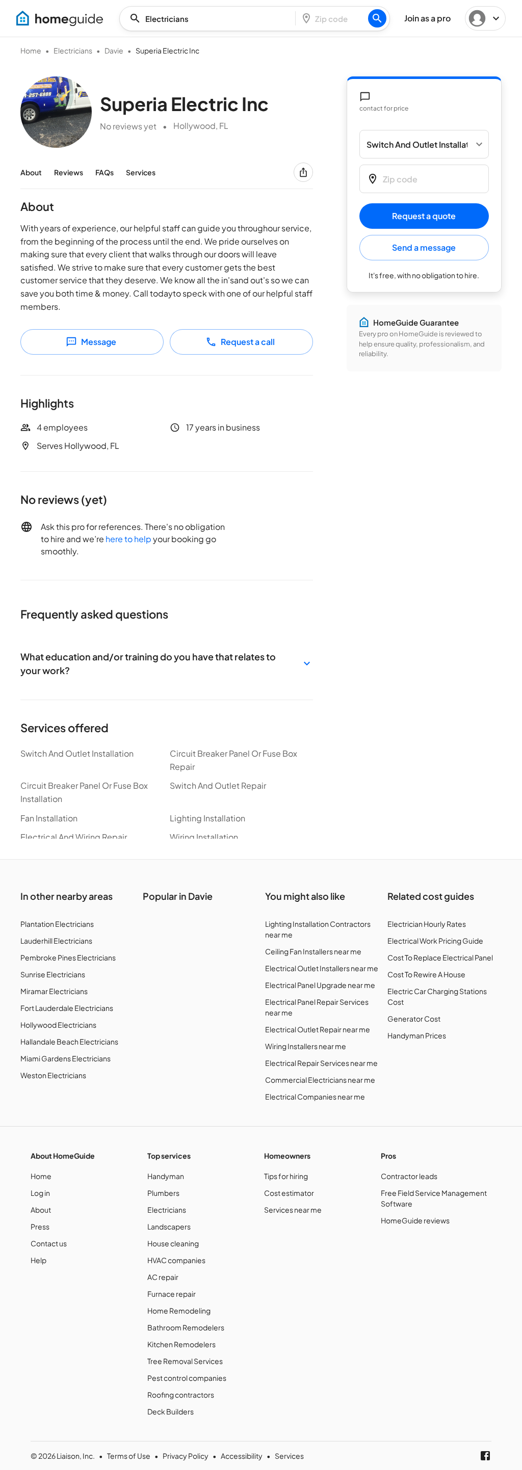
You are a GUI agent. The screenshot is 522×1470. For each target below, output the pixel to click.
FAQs (104, 172)
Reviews (68, 172)
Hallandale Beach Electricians (69, 1041)
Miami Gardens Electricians (65, 1058)
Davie (114, 50)
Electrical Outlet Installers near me (321, 968)
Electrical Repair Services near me (321, 1062)
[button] (166, 663)
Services (140, 172)
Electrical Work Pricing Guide (435, 940)
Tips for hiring (286, 1176)
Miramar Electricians (54, 991)
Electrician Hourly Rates (426, 923)
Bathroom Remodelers (185, 1327)
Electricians (73, 50)
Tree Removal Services (185, 1361)
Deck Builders (170, 1411)
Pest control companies (186, 1377)
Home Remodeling (179, 1310)
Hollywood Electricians (58, 1024)
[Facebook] (485, 1456)
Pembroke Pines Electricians (68, 957)
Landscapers (169, 1226)
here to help (128, 538)
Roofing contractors (180, 1394)
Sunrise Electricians (52, 974)
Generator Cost (413, 1018)
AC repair (162, 1276)
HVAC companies (176, 1260)
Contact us (49, 1243)
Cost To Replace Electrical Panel (440, 957)
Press (40, 1226)
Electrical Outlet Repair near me (317, 1029)
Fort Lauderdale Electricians (66, 1007)
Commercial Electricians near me (320, 1079)
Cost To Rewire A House (426, 974)
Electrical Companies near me (315, 1096)
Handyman (165, 1176)
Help (38, 1260)
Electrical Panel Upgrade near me (320, 985)
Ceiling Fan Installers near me (313, 951)
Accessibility (242, 1455)
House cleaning (173, 1243)
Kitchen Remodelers (181, 1344)
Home (30, 50)
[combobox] (210, 19)
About (31, 172)
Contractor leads (409, 1176)
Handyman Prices (416, 1035)
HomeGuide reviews (415, 1220)
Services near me (293, 1209)
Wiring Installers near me (305, 1046)
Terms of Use (128, 1455)
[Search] (377, 18)
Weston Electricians (53, 1075)
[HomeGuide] (59, 18)
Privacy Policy (185, 1455)
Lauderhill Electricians (56, 940)
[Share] (303, 172)
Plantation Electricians (57, 923)
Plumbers (163, 1192)
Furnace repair (171, 1293)
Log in (40, 1192)
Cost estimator (289, 1192)
